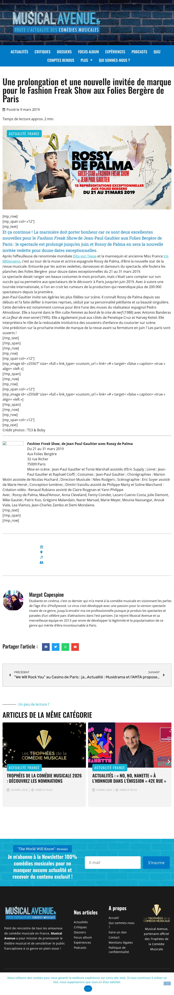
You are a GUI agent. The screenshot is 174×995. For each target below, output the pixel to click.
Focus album (88, 51)
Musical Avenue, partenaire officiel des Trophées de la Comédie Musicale (156, 939)
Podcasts (139, 51)
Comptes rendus (60, 60)
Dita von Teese (85, 256)
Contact (114, 937)
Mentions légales (121, 942)
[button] (46, 647)
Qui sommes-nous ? (114, 60)
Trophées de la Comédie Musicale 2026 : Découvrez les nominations (44, 778)
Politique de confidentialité (119, 950)
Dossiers (64, 51)
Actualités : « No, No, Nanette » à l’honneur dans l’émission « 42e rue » (129, 778)
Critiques (43, 51)
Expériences (115, 51)
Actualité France (24, 133)
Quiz (157, 51)
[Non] (167, 983)
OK (88, 988)
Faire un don (118, 932)
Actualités (19, 51)
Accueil (114, 918)
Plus (84, 60)
